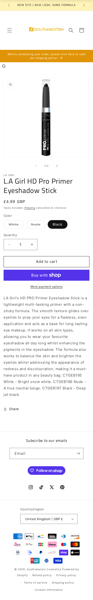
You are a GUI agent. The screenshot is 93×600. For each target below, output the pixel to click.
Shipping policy (63, 582)
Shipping (29, 207)
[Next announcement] (84, 5)
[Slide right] (57, 166)
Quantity (10, 235)
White (16, 225)
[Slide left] (36, 166)
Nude (38, 225)
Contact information (49, 589)
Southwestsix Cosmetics (44, 569)
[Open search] (4, 66)
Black (57, 224)
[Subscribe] (78, 453)
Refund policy (42, 575)
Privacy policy (66, 575)
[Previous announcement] (9, 5)
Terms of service (35, 582)
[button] (9, 30)
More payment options (47, 286)
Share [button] (14, 409)
